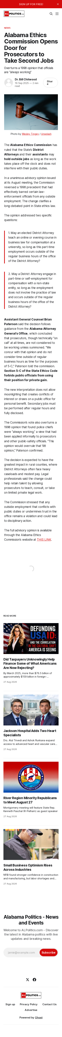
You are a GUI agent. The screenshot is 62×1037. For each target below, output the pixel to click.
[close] (58, 4)
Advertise (31, 1010)
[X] (27, 979)
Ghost (39, 1017)
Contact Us (49, 1004)
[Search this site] (51, 13)
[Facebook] (34, 979)
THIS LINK (44, 539)
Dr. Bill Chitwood (26, 79)
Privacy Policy (29, 1004)
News (7, 27)
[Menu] (57, 13)
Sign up (10, 1004)
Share (50, 83)
